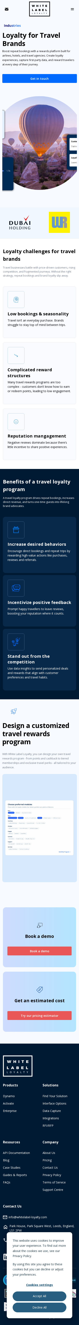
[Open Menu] (72, 9)
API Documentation (16, 1153)
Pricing (47, 1160)
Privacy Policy (52, 1175)
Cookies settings (39, 1285)
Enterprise (10, 1111)
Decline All (39, 1307)
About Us (49, 1153)
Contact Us (50, 1168)
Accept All (39, 1296)
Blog (6, 1160)
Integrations (51, 1118)
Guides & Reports (15, 1175)
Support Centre (53, 1190)
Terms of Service (54, 1182)
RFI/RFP (48, 1126)
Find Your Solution (55, 1096)
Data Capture (52, 1111)
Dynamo (9, 1096)
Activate (8, 1103)
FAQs (6, 1182)
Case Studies (11, 1168)
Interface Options (54, 1103)
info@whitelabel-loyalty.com (28, 1217)
